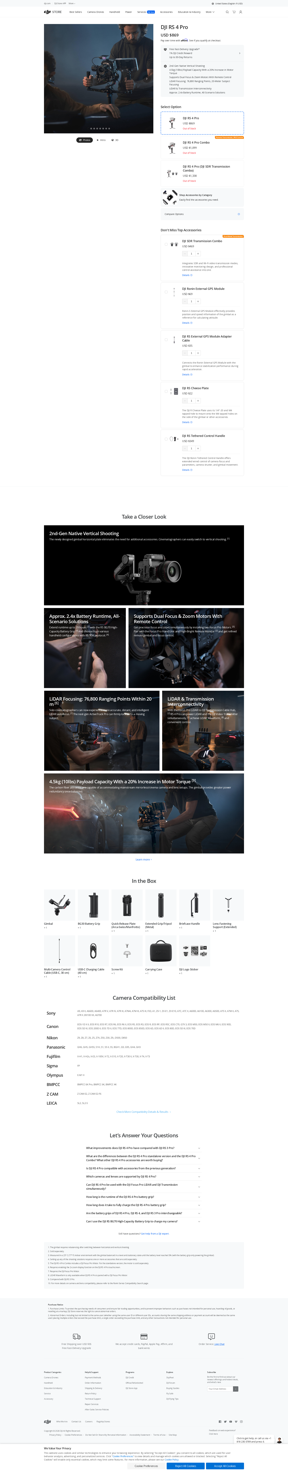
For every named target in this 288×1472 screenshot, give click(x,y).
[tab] (84, 140)
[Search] (227, 12)
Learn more (143, 859)
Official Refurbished (134, 1382)
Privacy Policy (55, 1434)
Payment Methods (93, 1377)
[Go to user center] (240, 12)
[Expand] (199, 1147)
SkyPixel (170, 1377)
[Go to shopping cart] (234, 12)
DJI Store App (131, 1388)
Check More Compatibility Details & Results (142, 1112)
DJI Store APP (60, 3)
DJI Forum (170, 1382)
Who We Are (62, 1421)
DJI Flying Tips (172, 1398)
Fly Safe (169, 1393)
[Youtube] (230, 1421)
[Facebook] (220, 1421)
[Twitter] (225, 1421)
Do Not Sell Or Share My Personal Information (105, 1434)
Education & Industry (53, 1388)
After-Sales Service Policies (97, 1409)
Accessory (48, 1398)
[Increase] (198, 253)
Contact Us (76, 1421)
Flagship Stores (103, 1421)
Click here (213, 1433)
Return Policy (90, 1393)
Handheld (48, 1382)
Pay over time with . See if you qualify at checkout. (191, 40)
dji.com (47, 3)
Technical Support (93, 1398)
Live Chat (219, 1344)
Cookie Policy (171, 1459)
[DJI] (47, 1422)
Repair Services (91, 1404)
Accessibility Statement (140, 1434)
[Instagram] (241, 1421)
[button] (227, 4)
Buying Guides (172, 1388)
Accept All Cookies (225, 1466)
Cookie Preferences (73, 1434)
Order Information (93, 1382)
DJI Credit (130, 1377)
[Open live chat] (279, 1440)
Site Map (172, 1434)
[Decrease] (185, 253)
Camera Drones (51, 1377)
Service (47, 1393)
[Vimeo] (236, 1421)
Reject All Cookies (185, 1466)
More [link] (71, 3)
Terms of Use (159, 1434)
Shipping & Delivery (93, 1388)
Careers (88, 1421)
